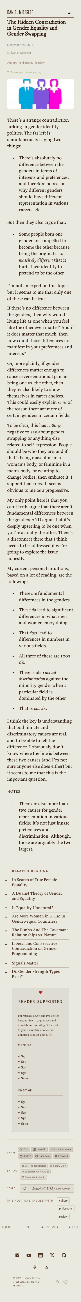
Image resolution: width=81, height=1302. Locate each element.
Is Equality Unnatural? (32, 907)
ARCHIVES (49, 1227)
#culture (12, 62)
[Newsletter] (17, 1255)
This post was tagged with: (31, 1200)
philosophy (65, 1208)
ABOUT (74, 1227)
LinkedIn (41, 1149)
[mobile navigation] (68, 12)
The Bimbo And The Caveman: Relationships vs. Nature (40, 932)
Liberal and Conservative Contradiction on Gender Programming (34, 948)
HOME (6, 1227)
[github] (64, 1255)
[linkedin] (40, 1255)
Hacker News (61, 1149)
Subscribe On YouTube (37, 1171)
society (63, 1217)
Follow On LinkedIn (35, 1177)
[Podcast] (35, 1267)
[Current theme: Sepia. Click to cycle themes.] (65, 1281)
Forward (63, 1156)
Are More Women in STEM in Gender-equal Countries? (38, 919)
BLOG (26, 1227)
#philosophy (25, 62)
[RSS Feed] (46, 1267)
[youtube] (29, 1255)
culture (63, 1200)
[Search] (58, 1281)
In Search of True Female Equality (34, 882)
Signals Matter (25, 963)
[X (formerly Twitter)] (52, 1255)
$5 (21, 1056)
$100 (23, 1078)
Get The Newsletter (35, 1165)
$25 (22, 1067)
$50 (22, 1072)
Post (25, 1149)
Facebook (44, 1156)
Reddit (27, 1156)
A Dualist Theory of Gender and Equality (37, 896)
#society (40, 62)
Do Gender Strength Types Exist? (36, 974)
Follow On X (59, 1165)
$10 (22, 1061)
